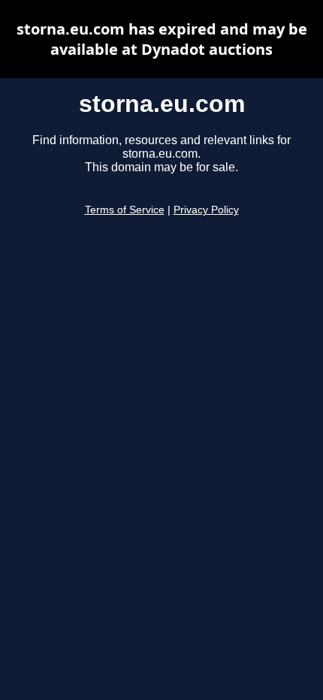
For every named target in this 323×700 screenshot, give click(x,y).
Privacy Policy (206, 210)
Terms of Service (125, 210)
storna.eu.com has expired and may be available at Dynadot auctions (162, 39)
